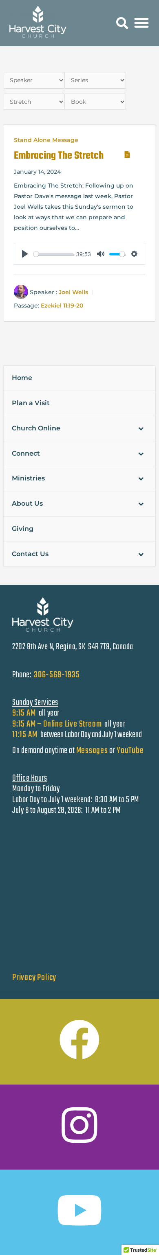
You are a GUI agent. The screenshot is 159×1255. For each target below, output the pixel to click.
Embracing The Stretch (59, 156)
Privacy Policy (34, 977)
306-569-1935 (57, 675)
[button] (122, 23)
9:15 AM (24, 713)
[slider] (53, 254)
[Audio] (125, 153)
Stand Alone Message (46, 140)
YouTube (130, 750)
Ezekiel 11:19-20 (62, 306)
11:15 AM (25, 735)
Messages (92, 750)
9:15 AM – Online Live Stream (57, 724)
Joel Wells (73, 292)
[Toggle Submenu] (141, 428)
